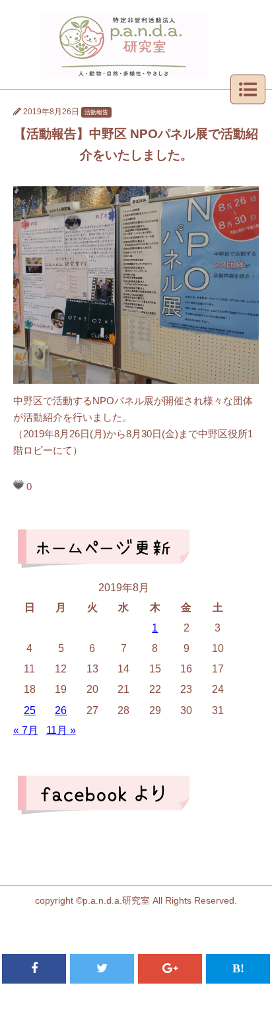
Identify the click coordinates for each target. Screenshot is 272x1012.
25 (30, 710)
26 (61, 710)
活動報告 (96, 112)
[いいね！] (18, 485)
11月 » (61, 730)
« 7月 (25, 730)
